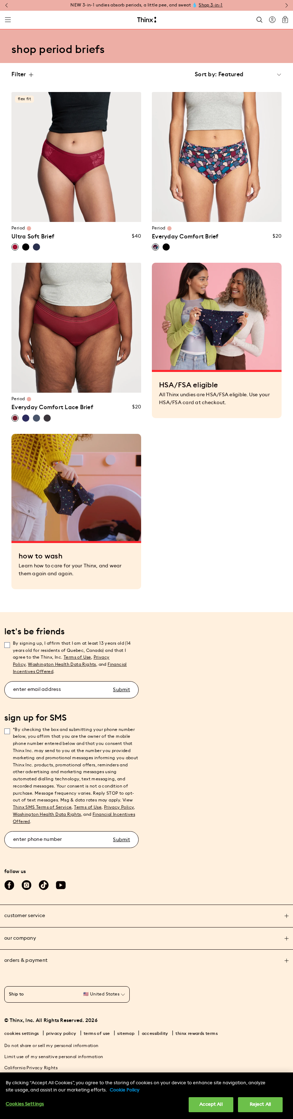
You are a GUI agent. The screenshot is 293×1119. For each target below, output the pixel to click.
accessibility (155, 1033)
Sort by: (206, 74)
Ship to (16, 994)
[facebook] (9, 885)
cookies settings (21, 1033)
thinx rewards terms (196, 1033)
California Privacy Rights (31, 1068)
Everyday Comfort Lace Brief (52, 407)
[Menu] (7, 19)
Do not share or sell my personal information (51, 1045)
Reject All (260, 1104)
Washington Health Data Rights (47, 814)
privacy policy (61, 1033)
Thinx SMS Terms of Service (42, 807)
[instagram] (26, 885)
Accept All (210, 1104)
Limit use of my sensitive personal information (53, 1057)
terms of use (97, 1033)
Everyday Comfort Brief (185, 236)
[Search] (259, 20)
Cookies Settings (25, 1104)
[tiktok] (44, 885)
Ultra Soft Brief (32, 236)
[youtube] (61, 885)
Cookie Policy (124, 1090)
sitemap (125, 1033)
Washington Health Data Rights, (62, 664)
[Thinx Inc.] (146, 20)
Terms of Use (77, 657)
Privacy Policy (119, 807)
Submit (121, 689)
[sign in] (272, 19)
